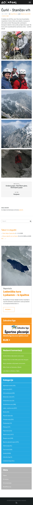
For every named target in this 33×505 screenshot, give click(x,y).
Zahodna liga (9, 320)
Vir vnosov (6, 479)
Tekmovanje (6, 446)
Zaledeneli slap (7, 461)
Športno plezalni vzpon (9, 442)
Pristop (5, 427)
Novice (5, 412)
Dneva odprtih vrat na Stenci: (10, 236)
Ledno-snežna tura (8, 408)
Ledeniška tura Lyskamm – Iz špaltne (16, 293)
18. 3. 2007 (5, 14)
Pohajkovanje (6, 419)
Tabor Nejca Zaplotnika (9, 233)
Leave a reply (5, 16)
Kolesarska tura (7, 400)
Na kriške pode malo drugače (20, 359)
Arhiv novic (6, 389)
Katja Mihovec (14, 14)
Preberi (9, 309)
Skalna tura (24, 14)
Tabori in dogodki (8, 230)
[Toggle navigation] (30, 2)
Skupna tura (6, 438)
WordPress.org (7, 487)
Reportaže (6, 431)
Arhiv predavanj (7, 393)
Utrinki (28, 14)
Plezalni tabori (7, 416)
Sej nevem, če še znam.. (18, 356)
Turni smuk (6, 449)
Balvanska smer (7, 397)
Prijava (5, 475)
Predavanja (6, 423)
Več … (3, 238)
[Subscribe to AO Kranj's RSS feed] (16, 502)
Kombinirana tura (8, 404)
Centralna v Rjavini (16, 367)
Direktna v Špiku (15, 371)
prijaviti (21, 210)
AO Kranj (9, 2)
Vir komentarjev (7, 483)
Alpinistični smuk (7, 385)
